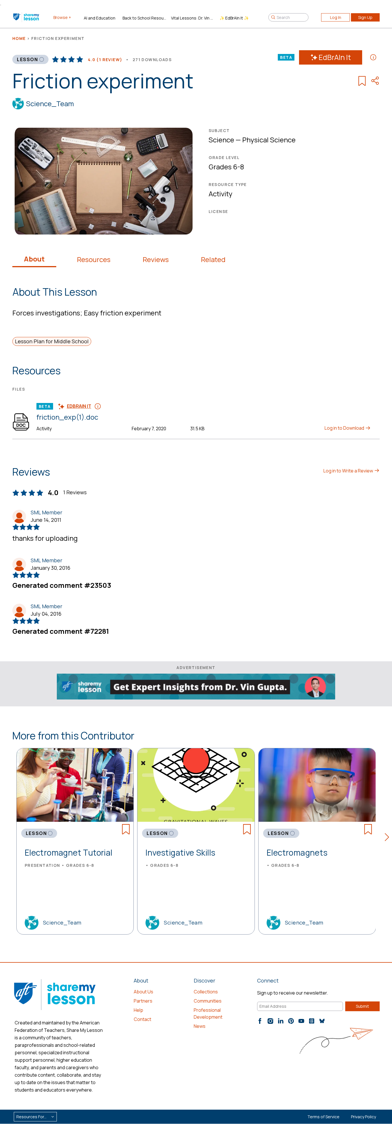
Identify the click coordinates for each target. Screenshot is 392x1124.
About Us (143, 992)
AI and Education (99, 18)
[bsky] (322, 1021)
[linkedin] (281, 1021)
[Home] (26, 17)
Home (19, 38)
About (34, 258)
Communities (208, 1001)
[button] (388, 838)
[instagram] (270, 1021)
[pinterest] (291, 1021)
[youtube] (301, 1021)
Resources (93, 259)
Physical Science (269, 139)
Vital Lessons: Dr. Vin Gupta (193, 18)
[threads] (312, 1021)
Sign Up (365, 17)
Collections (206, 992)
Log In (335, 17)
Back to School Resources (144, 18)
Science (221, 139)
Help (138, 1010)
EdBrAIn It (335, 57)
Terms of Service (323, 1116)
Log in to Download (345, 428)
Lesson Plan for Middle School (52, 341)
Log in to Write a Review (348, 471)
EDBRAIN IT (79, 406)
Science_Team (50, 103)
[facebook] (260, 1021)
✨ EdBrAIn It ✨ (234, 18)
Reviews (156, 259)
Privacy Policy (363, 1116)
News (199, 1026)
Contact (142, 1019)
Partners (143, 1001)
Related (213, 259)
